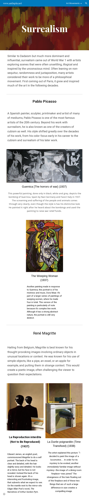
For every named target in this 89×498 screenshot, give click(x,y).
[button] (86, 3)
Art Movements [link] (73, 3)
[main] (44, 28)
